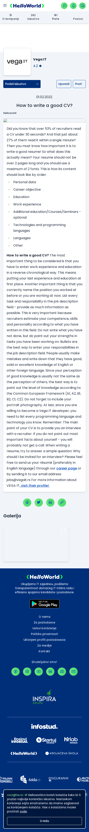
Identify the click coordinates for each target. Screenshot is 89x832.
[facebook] (27, 502)
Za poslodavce (44, 623)
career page (66, 468)
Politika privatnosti (44, 634)
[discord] (62, 671)
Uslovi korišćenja (44, 628)
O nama (44, 617)
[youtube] (39, 671)
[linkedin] (50, 502)
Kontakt (44, 651)
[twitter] (39, 502)
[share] (62, 502)
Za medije (44, 646)
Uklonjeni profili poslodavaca (45, 640)
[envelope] (73, 671)
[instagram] (27, 671)
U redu (44, 821)
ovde (23, 811)
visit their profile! (35, 485)
